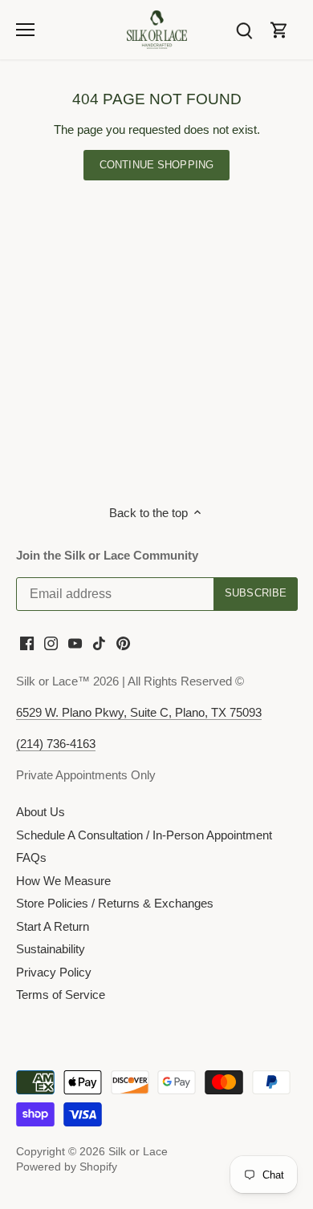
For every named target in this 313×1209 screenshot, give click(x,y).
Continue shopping (156, 165)
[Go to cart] (279, 29)
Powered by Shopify (66, 1167)
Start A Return (52, 926)
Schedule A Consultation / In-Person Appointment (144, 835)
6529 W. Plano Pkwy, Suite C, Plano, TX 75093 (139, 712)
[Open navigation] (25, 29)
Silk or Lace (138, 1152)
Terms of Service (60, 994)
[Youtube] (75, 642)
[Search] (244, 29)
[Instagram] (51, 642)
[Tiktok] (99, 642)
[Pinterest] (123, 642)
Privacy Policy (53, 972)
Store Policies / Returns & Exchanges (114, 903)
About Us (40, 812)
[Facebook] (27, 642)
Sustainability (50, 949)
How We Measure (63, 881)
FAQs (31, 857)
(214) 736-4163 (56, 743)
